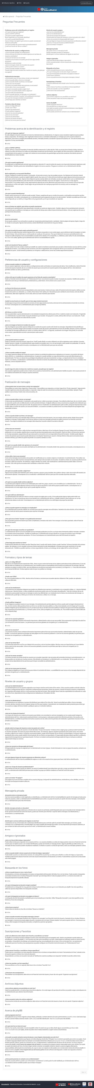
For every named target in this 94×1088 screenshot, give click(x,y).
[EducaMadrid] (74, 1084)
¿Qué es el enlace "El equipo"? (54, 44)
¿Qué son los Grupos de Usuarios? (56, 35)
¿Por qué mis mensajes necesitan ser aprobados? (19, 98)
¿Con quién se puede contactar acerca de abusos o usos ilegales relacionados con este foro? (64, 109)
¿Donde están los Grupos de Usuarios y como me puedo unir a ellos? (65, 37)
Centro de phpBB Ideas (11, 1029)
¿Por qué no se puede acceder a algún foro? (17, 89)
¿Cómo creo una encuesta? (12, 83)
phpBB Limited (72, 1017)
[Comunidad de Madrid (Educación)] (60, 1084)
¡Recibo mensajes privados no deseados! (57, 52)
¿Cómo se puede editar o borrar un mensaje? (17, 80)
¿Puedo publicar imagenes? (13, 111)
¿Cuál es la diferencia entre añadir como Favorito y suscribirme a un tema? (65, 84)
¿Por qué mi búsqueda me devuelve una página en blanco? (62, 73)
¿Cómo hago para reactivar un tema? (15, 99)
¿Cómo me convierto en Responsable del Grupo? (60, 39)
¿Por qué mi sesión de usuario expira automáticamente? (21, 44)
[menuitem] (19, 3)
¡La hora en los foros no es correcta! (15, 58)
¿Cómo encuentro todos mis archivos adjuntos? (60, 98)
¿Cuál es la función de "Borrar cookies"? (16, 46)
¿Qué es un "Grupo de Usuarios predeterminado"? (60, 42)
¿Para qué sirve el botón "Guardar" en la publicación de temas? (22, 96)
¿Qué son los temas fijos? (12, 116)
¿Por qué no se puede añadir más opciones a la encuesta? (21, 85)
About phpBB (56, 1018)
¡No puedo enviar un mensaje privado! (57, 50)
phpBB (33, 317)
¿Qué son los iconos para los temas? (15, 120)
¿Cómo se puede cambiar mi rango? (15, 68)
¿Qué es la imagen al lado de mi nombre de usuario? (19, 65)
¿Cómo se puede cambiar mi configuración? (17, 52)
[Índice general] (47, 9)
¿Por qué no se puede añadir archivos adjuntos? (18, 90)
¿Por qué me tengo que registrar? (14, 32)
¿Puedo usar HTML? (11, 107)
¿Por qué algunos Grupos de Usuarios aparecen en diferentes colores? (66, 41)
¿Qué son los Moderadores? (54, 34)
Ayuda (38, 1084)
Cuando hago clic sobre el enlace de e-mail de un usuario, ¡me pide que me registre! (24, 71)
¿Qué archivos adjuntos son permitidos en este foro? (61, 96)
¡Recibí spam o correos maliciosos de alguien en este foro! (62, 54)
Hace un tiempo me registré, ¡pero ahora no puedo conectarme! (23, 41)
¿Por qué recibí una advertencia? (14, 92)
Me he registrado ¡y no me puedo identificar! (17, 37)
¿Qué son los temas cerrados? (13, 118)
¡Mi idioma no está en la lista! (13, 63)
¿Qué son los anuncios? (11, 115)
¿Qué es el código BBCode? (12, 106)
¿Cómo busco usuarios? (53, 75)
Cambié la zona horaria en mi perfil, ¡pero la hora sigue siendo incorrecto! (22, 60)
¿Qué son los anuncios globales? (14, 113)
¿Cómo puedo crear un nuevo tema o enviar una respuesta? (22, 78)
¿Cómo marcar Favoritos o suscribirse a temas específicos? (63, 87)
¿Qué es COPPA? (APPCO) (12, 34)
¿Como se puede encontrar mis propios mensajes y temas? (63, 77)
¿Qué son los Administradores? (55, 32)
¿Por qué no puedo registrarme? (14, 35)
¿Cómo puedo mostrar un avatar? (14, 66)
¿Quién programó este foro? (54, 104)
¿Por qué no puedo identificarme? (14, 39)
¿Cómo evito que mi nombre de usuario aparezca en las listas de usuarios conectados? (23, 55)
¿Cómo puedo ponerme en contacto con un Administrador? (63, 111)
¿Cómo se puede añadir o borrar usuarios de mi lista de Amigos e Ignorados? (64, 63)
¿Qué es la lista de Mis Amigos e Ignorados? (58, 60)
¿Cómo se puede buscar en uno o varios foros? (59, 70)
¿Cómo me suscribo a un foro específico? (58, 88)
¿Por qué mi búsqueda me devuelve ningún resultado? (61, 72)
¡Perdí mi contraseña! (11, 42)
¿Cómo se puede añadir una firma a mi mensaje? (18, 82)
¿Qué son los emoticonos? (12, 109)
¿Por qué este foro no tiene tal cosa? (56, 106)
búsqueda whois (59, 1041)
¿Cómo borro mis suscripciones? (55, 90)
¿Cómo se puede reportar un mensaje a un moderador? (20, 94)
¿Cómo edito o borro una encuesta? (15, 87)
